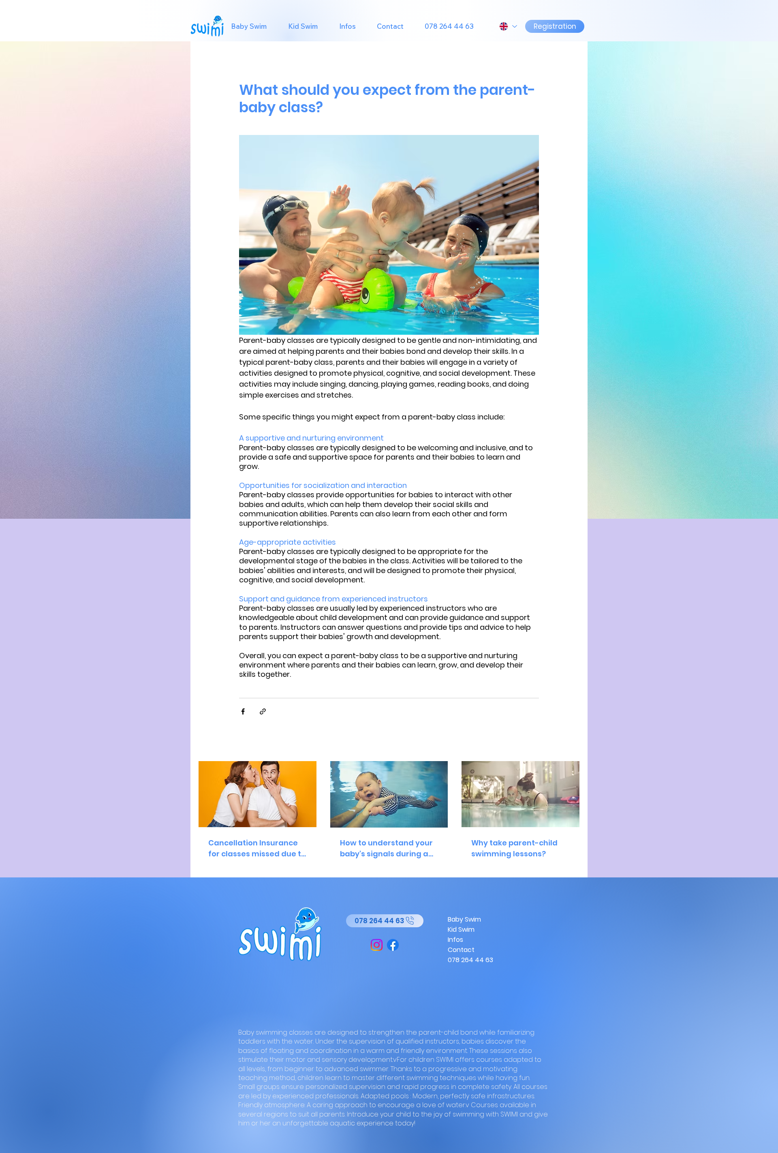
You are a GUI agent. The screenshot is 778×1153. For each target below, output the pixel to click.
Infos (455, 939)
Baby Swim (464, 919)
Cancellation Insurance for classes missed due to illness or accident (257, 848)
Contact (461, 949)
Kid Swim (461, 929)
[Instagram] (377, 945)
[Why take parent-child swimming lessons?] (520, 794)
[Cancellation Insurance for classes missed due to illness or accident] (257, 794)
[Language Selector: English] (508, 26)
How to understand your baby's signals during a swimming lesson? (386, 848)
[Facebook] (393, 945)
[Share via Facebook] (243, 711)
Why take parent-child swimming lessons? (514, 848)
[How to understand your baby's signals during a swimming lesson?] (389, 794)
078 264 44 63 (470, 960)
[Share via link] (263, 711)
